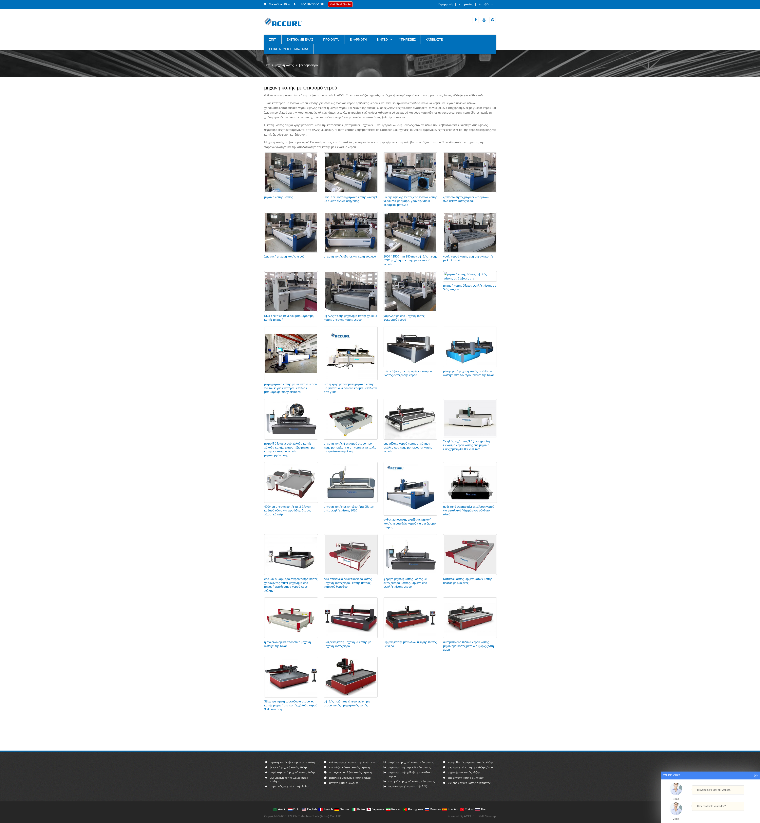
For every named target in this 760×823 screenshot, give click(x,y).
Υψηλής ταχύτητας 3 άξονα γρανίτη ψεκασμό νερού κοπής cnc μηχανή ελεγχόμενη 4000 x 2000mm (466, 445)
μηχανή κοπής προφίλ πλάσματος (410, 767)
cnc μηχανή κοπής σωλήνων (466, 777)
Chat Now (709, 814)
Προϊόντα (331, 39)
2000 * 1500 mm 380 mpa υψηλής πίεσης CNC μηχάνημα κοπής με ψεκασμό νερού (410, 260)
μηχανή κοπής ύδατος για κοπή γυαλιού (350, 256)
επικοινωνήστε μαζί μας (289, 49)
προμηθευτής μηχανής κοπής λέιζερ (470, 762)
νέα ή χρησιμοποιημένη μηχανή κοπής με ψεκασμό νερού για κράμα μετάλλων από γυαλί (350, 387)
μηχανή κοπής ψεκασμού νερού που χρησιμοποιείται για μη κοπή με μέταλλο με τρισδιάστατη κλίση (350, 447)
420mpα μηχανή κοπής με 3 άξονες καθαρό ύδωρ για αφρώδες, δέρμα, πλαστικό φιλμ (287, 510)
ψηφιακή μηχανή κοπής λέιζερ (288, 767)
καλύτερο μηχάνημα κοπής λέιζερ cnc (352, 762)
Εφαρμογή (445, 4)
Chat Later (729, 814)
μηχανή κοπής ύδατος (278, 197)
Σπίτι (272, 39)
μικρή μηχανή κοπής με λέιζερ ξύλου (470, 767)
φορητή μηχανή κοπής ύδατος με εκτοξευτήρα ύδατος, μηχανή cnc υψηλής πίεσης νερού (405, 582)
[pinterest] (492, 20)
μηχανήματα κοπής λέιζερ (464, 772)
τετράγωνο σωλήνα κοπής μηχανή (350, 772)
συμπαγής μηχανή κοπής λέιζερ (289, 786)
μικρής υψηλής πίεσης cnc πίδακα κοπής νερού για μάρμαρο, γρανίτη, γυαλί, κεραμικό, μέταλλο (410, 200)
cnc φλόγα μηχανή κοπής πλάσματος (412, 781)
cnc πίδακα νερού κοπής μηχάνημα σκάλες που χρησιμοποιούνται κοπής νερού (408, 447)
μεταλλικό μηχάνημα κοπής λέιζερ (350, 777)
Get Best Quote (340, 4)
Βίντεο (382, 39)
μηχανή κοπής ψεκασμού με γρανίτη (292, 762)
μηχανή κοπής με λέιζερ (343, 782)
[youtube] (484, 20)
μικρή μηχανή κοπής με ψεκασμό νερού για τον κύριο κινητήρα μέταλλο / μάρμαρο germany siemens (290, 387)
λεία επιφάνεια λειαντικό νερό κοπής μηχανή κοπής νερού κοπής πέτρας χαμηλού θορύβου (348, 582)
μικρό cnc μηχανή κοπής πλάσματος (411, 762)
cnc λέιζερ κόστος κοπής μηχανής (350, 767)
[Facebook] (475, 20)
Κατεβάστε (486, 4)
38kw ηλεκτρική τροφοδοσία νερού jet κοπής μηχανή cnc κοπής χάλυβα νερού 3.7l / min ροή (290, 705)
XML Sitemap (487, 816)
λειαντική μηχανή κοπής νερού (284, 256)
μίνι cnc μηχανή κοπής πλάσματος (469, 782)
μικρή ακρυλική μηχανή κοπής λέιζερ (292, 772)
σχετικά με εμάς (300, 39)
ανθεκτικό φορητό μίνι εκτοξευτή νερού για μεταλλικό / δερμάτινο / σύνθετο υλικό (468, 510)
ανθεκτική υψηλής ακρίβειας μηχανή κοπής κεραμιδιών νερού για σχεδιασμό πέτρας (410, 523)
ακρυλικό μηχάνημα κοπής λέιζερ (409, 786)
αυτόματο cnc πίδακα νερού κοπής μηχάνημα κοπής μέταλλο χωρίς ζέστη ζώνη (468, 645)
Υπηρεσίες (465, 4)
